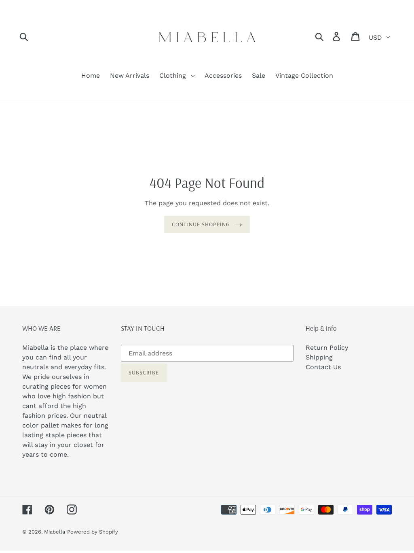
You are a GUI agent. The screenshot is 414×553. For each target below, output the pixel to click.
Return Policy (327, 347)
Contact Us (323, 367)
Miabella (54, 532)
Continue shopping (201, 224)
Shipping (319, 357)
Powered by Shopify (92, 532)
